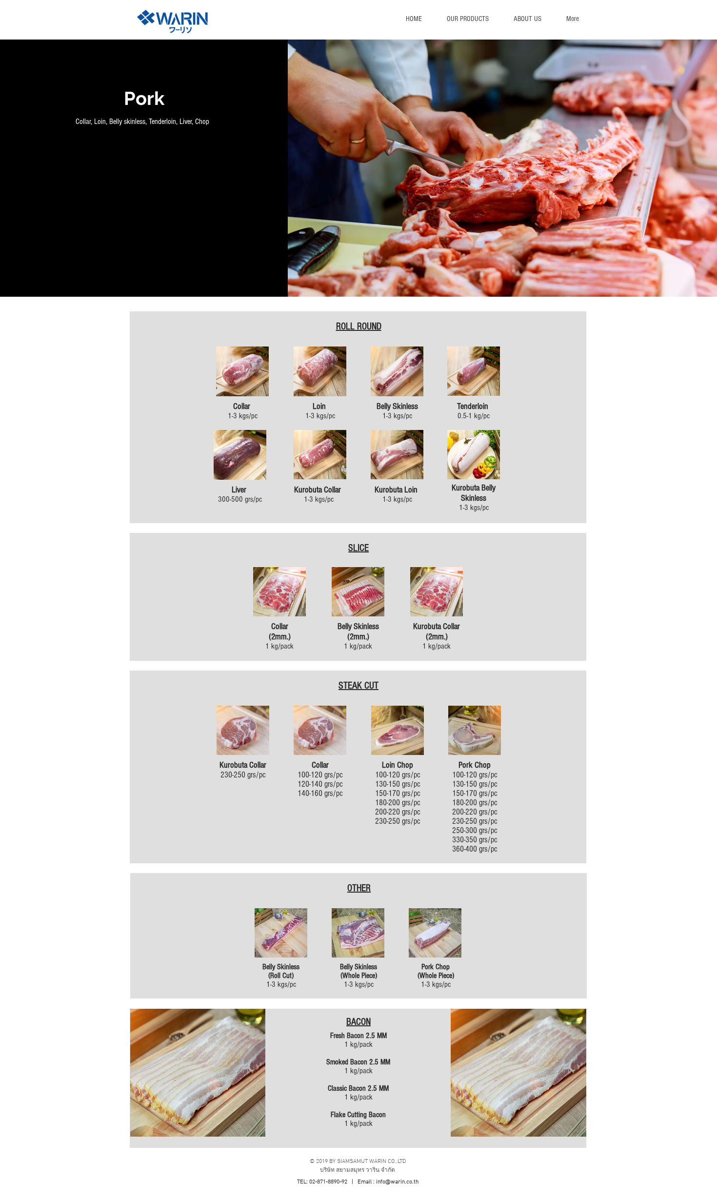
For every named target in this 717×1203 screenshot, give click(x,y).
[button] (467, 19)
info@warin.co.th (397, 1182)
